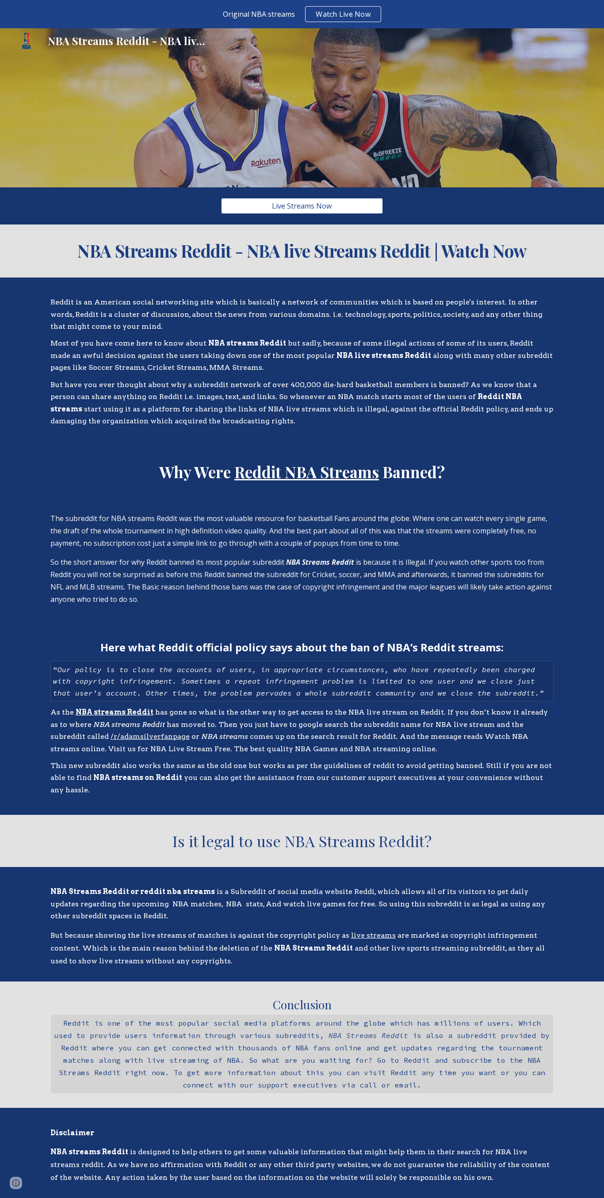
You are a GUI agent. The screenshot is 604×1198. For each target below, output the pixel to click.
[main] (302, 251)
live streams (373, 935)
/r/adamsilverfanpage (150, 736)
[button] (16, 1183)
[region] (302, 14)
